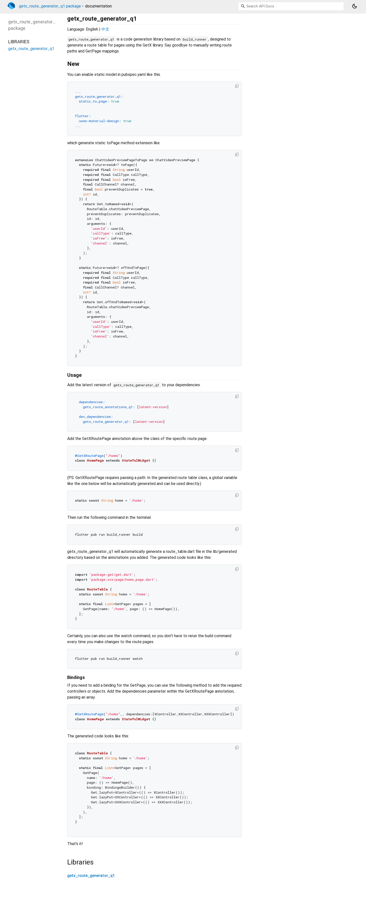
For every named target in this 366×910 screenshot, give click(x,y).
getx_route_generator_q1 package (50, 6)
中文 (105, 29)
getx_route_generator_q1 (91, 875)
